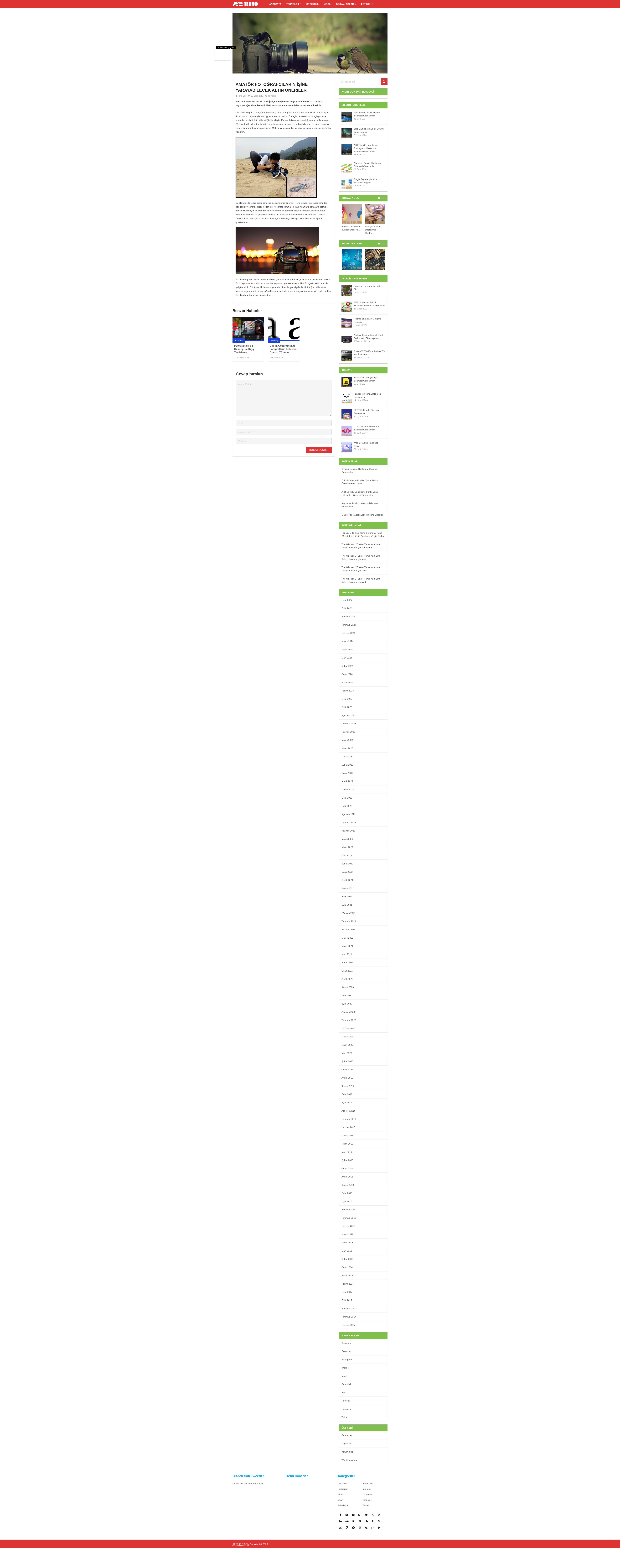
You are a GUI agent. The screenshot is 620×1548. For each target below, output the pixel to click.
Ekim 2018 (346, 1193)
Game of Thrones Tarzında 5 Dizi (368, 288)
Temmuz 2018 (348, 1218)
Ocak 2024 (347, 674)
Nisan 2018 (347, 1242)
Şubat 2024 (347, 666)
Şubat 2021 (347, 962)
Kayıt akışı (346, 1443)
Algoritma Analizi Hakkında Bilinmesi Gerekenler (367, 164)
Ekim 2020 (346, 995)
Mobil (327, 4)
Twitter (344, 1417)
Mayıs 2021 (347, 937)
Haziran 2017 (348, 1325)
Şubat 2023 (347, 765)
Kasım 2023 (347, 690)
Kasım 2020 (347, 987)
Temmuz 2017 (348, 1316)
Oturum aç (346, 1435)
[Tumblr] (372, 1521)
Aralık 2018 (347, 1176)
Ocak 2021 (347, 970)
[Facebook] (340, 1514)
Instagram (346, 1359)
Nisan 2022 (347, 847)
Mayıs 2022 (347, 839)
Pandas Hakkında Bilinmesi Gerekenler (367, 395)
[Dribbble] (379, 1514)
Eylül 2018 (346, 1201)
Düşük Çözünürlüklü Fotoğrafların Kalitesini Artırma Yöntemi (283, 349)
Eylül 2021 (346, 905)
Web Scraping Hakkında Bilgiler (366, 444)
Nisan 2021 (347, 946)
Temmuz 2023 (348, 723)
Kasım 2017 (347, 1283)
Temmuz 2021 (348, 921)
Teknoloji (293, 4)
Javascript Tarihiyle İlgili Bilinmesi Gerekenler (365, 379)
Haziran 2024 (348, 633)
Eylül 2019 (346, 1102)
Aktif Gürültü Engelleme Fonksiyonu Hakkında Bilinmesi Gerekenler (366, 148)
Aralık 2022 (347, 781)
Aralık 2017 (347, 1275)
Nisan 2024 (347, 649)
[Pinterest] (366, 1514)
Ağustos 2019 (348, 1110)
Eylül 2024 (346, 608)
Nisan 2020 (347, 1045)
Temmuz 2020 (348, 1020)
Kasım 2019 (347, 1086)
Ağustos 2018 (348, 1209)
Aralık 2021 (347, 880)
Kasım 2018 (347, 1185)
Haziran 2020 (348, 1028)
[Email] (372, 1527)
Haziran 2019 (348, 1127)
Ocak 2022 (347, 872)
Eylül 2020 (346, 1003)
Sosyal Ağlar (345, 4)
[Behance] (347, 1514)
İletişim (365, 4)
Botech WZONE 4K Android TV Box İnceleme (369, 353)
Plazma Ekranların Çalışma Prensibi (367, 320)
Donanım (346, 1343)
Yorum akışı (347, 1451)
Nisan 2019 (347, 1143)
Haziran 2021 (348, 929)
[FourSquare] (347, 1527)
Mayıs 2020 (347, 1036)
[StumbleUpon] (366, 1521)
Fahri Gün (242, 96)
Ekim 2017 (346, 1292)
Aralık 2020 (347, 979)
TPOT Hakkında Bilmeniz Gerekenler (366, 412)
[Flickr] (353, 1514)
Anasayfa (275, 4)
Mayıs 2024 (347, 641)
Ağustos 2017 (348, 1308)
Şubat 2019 (347, 1160)
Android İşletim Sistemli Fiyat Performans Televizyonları (368, 337)
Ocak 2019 (347, 1168)
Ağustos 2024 (348, 616)
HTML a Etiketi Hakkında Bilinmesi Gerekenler (366, 428)
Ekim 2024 (346, 600)
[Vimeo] (359, 1521)
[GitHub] (379, 1521)
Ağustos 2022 (348, 814)
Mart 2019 (346, 1152)
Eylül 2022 (346, 806)
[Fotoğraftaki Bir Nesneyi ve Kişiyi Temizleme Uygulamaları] (248, 329)
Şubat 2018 (347, 1259)
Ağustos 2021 (348, 913)
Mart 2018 (346, 1251)
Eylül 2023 (346, 707)
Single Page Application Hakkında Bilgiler (365, 181)
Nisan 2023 (347, 748)
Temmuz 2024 (348, 624)
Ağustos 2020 (348, 1012)
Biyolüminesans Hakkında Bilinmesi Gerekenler (367, 114)
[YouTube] (340, 1527)
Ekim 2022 (346, 797)
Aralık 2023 (347, 682)
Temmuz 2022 (348, 822)
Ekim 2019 (346, 1094)
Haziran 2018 (348, 1226)
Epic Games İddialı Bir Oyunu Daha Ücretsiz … (369, 130)
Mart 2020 (346, 1053)
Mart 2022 (346, 855)
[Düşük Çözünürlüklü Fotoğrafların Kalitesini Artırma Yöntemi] (284, 329)
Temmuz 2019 (348, 1119)
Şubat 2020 (347, 1061)
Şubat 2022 (347, 863)
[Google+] (359, 1514)
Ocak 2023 (347, 773)
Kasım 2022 (347, 789)
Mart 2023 (346, 756)
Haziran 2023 (348, 732)
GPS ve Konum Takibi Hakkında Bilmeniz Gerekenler (369, 304)
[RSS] (379, 1527)
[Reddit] (353, 1527)
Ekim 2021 (346, 896)
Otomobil (312, 4)
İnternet (345, 1367)
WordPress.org (349, 1460)
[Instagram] (372, 1514)
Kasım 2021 (347, 888)
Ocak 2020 (347, 1069)
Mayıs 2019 (347, 1135)
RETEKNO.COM (240, 1544)
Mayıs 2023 (347, 740)
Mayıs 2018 (347, 1234)
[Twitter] (353, 1521)
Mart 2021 (346, 954)
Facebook (346, 1351)
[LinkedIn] (340, 1521)
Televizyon (346, 1409)
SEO (343, 1392)
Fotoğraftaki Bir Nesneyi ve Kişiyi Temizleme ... (244, 349)
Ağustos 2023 (348, 715)
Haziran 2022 (348, 830)
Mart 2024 (346, 657)
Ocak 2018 (347, 1267)
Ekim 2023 (346, 699)
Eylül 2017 (346, 1300)
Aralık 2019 (347, 1078)
